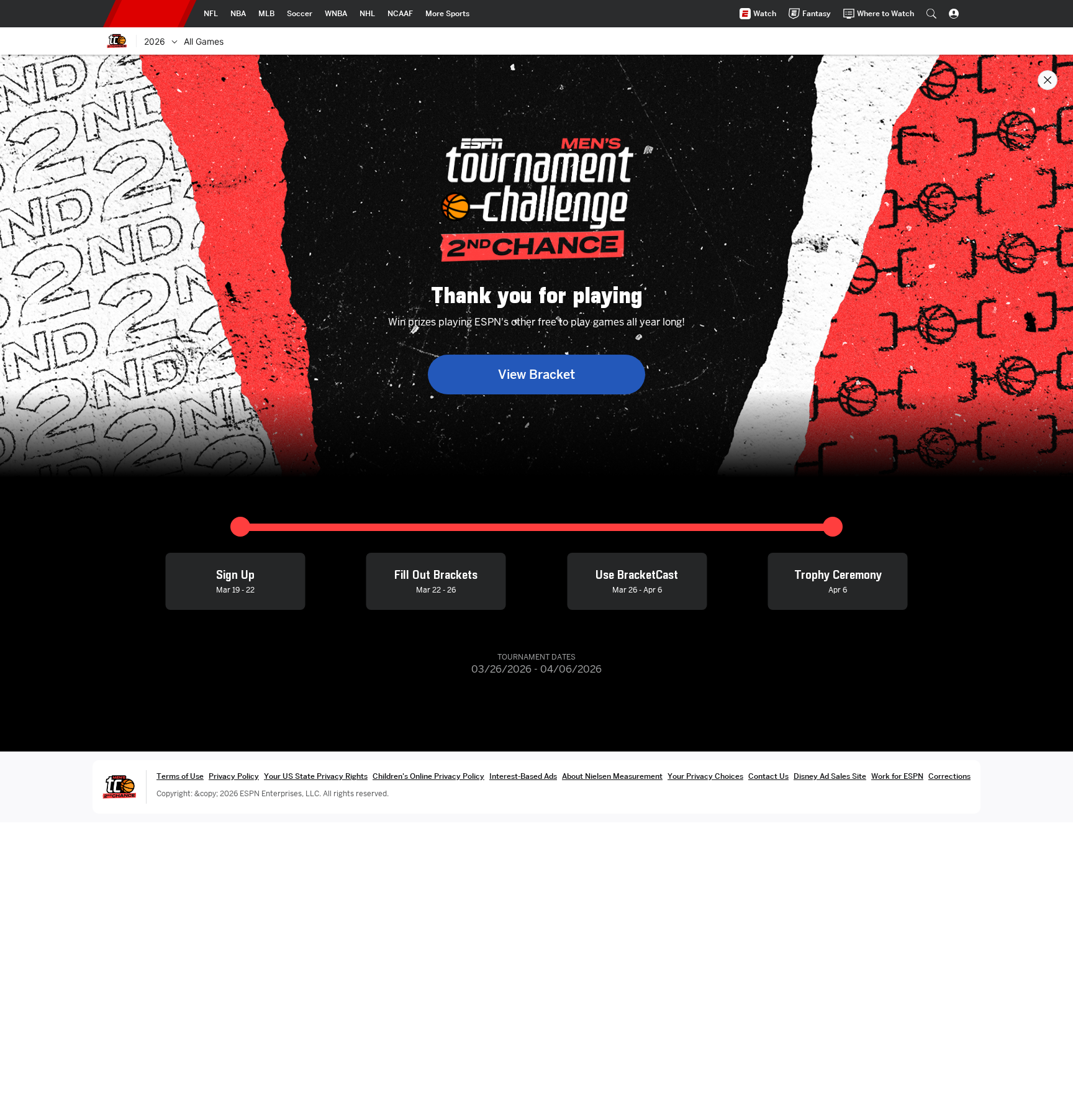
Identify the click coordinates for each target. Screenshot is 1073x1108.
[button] (931, 14)
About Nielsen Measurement (612, 776)
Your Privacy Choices (705, 776)
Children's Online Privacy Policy (428, 776)
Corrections (949, 776)
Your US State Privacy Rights (316, 776)
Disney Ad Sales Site (830, 776)
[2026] (174, 41)
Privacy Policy (234, 776)
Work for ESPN (897, 776)
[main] (536, 581)
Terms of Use (180, 776)
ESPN (149, 13)
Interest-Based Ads (523, 776)
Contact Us (768, 776)
